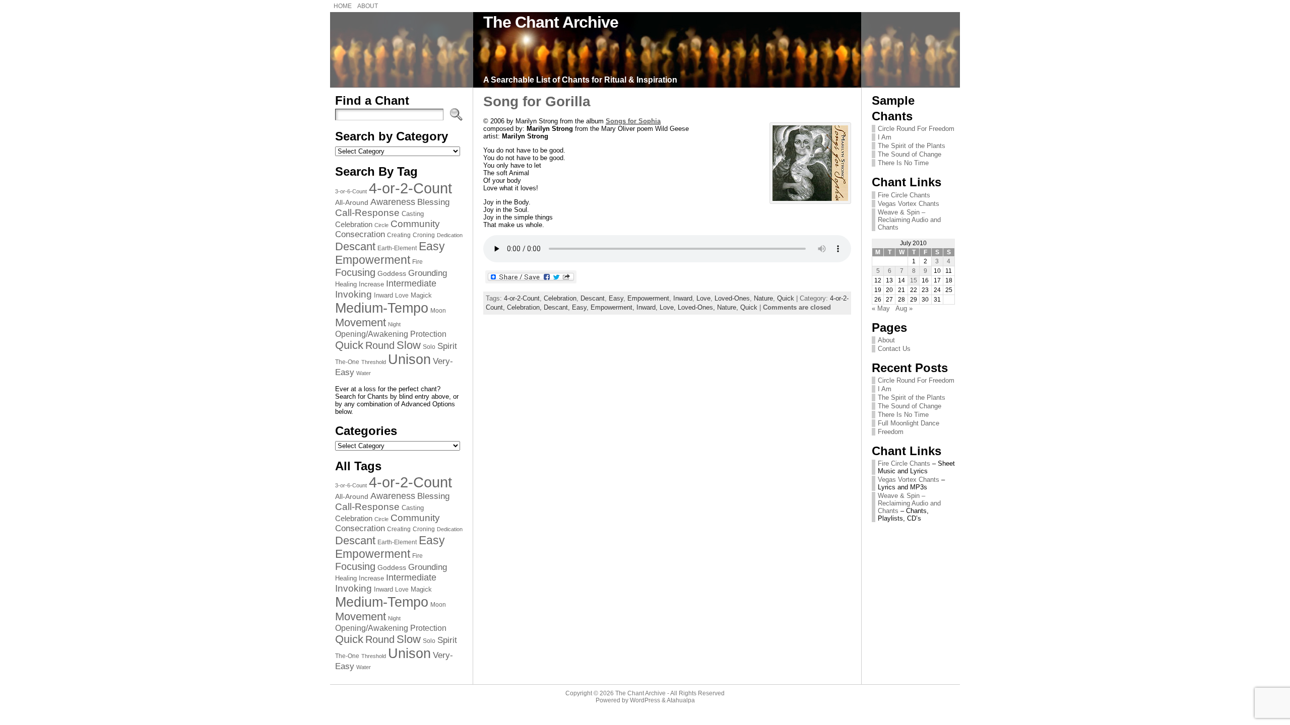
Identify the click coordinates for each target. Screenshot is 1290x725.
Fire (417, 261)
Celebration (353, 224)
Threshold (373, 362)
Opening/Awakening (371, 333)
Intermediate (411, 283)
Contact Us (894, 348)
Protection (428, 333)
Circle (381, 225)
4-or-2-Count (410, 188)
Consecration (360, 234)
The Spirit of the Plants (911, 146)
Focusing (355, 272)
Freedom (891, 432)
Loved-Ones (732, 298)
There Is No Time (903, 163)
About (886, 340)
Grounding (427, 273)
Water (363, 373)
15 (913, 280)
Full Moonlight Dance (908, 423)
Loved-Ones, (697, 307)
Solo (429, 346)
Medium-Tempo (381, 308)
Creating (399, 235)
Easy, (581, 307)
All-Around (351, 202)
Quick (349, 345)
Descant (355, 246)
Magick (421, 295)
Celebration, (525, 307)
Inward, (648, 307)
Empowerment (372, 259)
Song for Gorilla (537, 101)
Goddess (391, 273)
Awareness (392, 202)
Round (380, 345)
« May (881, 308)
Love (402, 295)
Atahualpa (681, 700)
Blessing (433, 202)
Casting (413, 214)
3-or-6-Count (351, 191)
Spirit (447, 346)
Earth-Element (397, 248)
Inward (383, 295)
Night (394, 324)
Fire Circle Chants (904, 195)
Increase (371, 284)
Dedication (450, 235)
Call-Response (367, 212)
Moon (438, 310)
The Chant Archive (550, 22)
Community (415, 224)
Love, (669, 307)
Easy (432, 246)
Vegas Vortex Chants (908, 203)
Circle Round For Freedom (916, 128)
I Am (884, 137)
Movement (360, 322)
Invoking (353, 294)
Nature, (728, 307)
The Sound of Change (909, 154)
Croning (424, 235)
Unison (409, 359)
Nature (763, 298)
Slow (409, 345)
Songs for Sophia (633, 121)
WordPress (645, 700)
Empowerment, (613, 307)
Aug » (904, 308)
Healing (346, 284)
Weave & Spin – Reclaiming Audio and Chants (909, 219)
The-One (347, 362)
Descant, (558, 307)
